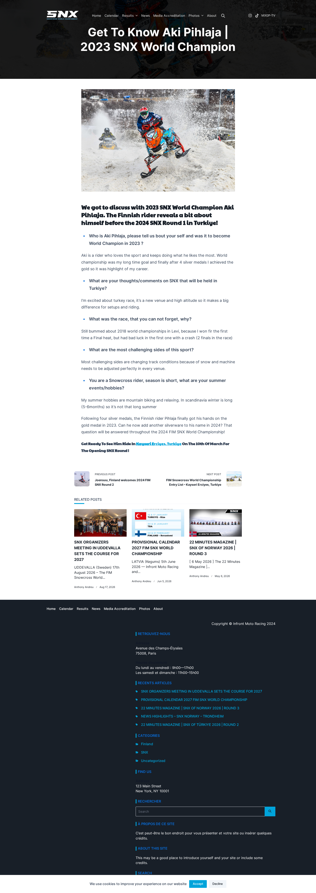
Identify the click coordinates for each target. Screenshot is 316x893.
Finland (147, 744)
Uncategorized (153, 761)
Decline (217, 883)
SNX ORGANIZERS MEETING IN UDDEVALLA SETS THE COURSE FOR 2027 (201, 691)
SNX (144, 752)
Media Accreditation (169, 16)
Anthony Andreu (84, 587)
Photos (194, 16)
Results (128, 16)
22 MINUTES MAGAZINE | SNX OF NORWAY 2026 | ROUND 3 (212, 548)
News (145, 16)
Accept (198, 883)
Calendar (111, 16)
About (211, 16)
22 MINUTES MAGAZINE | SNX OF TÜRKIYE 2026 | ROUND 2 (190, 725)
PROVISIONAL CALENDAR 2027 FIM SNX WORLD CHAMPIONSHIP (156, 548)
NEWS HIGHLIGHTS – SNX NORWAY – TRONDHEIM (182, 716)
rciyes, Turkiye (158, 443)
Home (96, 16)
